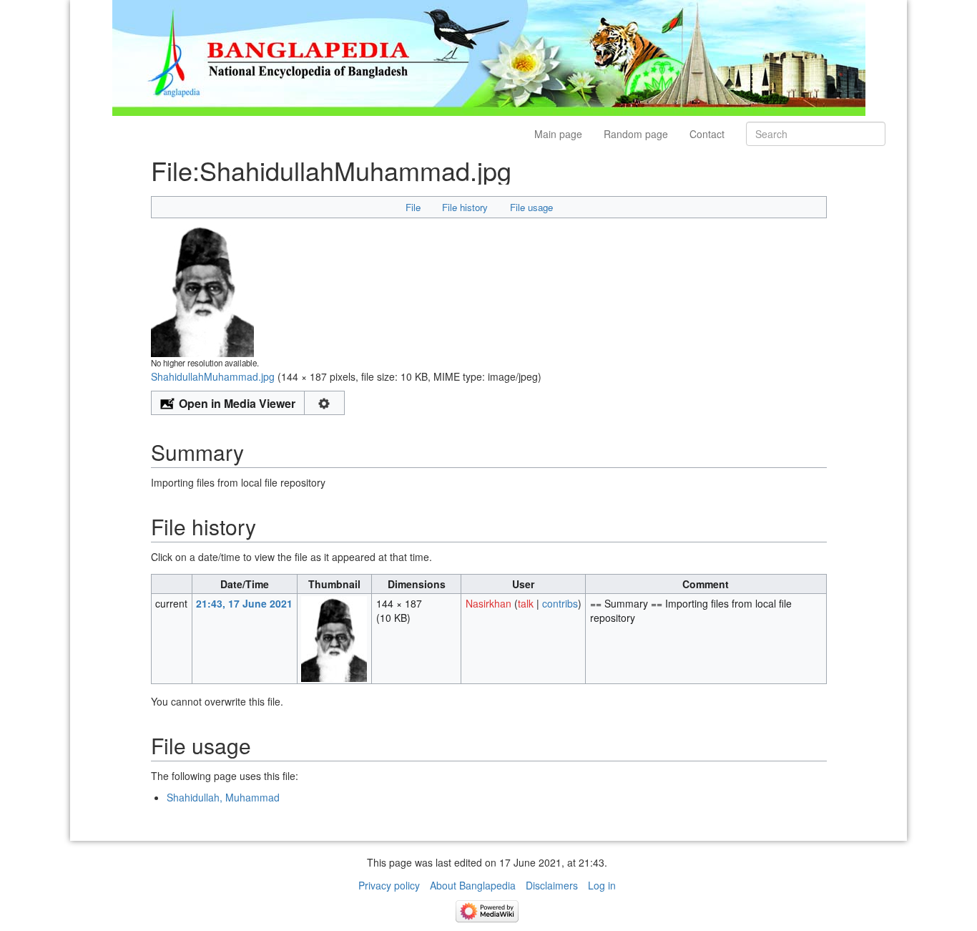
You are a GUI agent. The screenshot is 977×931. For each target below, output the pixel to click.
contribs (560, 603)
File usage (531, 207)
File (413, 207)
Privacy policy (389, 885)
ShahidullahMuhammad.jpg (213, 376)
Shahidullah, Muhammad (223, 797)
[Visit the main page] (488, 56)
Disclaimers (552, 885)
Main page (558, 134)
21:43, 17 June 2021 (244, 603)
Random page (636, 134)
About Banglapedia (473, 885)
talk (526, 603)
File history (465, 207)
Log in (602, 885)
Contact (707, 134)
